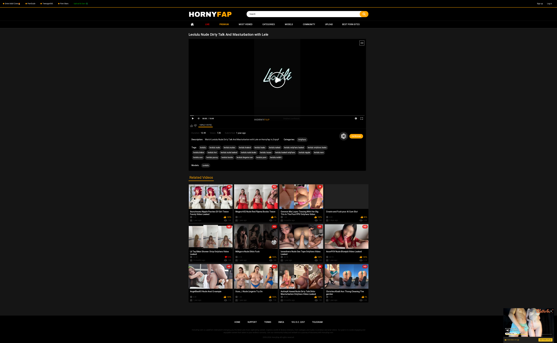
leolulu (203, 148)
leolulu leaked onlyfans (285, 153)
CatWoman (356, 136)
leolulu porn (261, 157)
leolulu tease (266, 153)
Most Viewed (245, 24)
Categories (268, 24)
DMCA (281, 322)
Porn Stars (64, 4)
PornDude (31, 4)
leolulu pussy (212, 157)
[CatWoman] (343, 136)
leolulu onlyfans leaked (294, 148)
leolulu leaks (260, 148)
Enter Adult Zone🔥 (12, 4)
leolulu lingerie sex (245, 157)
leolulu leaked (245, 148)
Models (289, 24)
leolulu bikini (198, 153)
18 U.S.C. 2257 (298, 322)
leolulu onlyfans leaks (317, 148)
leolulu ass (198, 157)
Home (192, 24)
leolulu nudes (229, 148)
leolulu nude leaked (229, 153)
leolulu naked (274, 148)
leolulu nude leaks (248, 153)
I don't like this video (195, 125)
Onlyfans (302, 140)
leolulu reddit (276, 157)
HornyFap (275, 337)
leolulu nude (215, 148)
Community (309, 24)
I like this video (191, 125)
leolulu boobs (227, 157)
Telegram (317, 322)
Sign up (540, 4)
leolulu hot (212, 153)
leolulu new (319, 153)
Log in (549, 4)
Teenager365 (48, 4)
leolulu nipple (304, 153)
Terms (267, 322)
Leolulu (206, 165)
